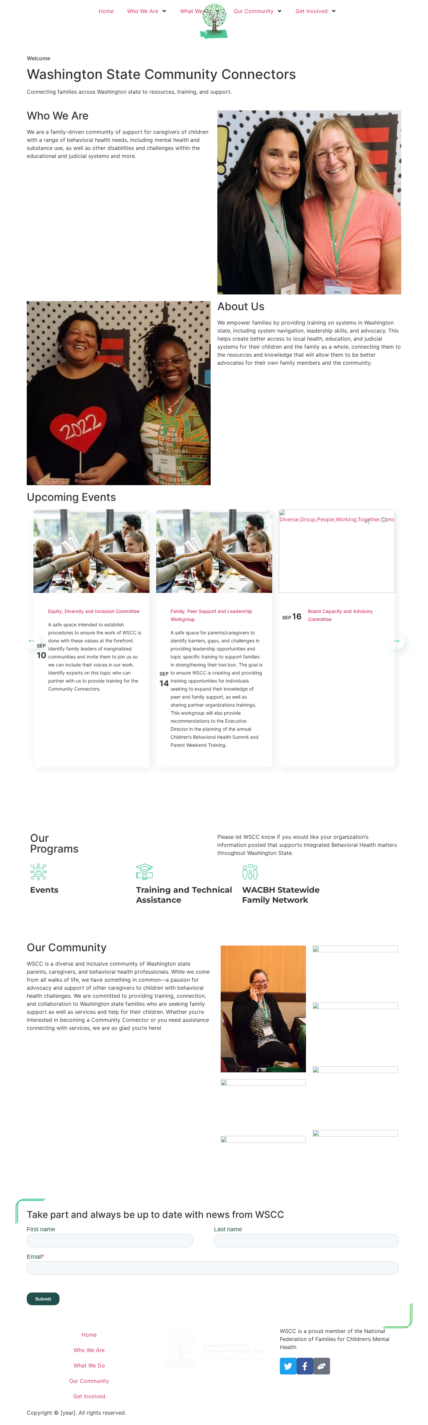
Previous (31, 641)
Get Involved (312, 11)
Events (44, 890)
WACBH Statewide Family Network (281, 895)
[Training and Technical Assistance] (144, 872)
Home (106, 11)
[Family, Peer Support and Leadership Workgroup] (214, 513)
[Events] (38, 872)
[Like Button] (138, 520)
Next (396, 641)
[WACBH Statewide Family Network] (250, 872)
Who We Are (142, 11)
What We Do (89, 1365)
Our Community (254, 11)
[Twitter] (288, 1366)
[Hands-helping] (321, 1366)
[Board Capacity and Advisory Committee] (337, 513)
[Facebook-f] (305, 1366)
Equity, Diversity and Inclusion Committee (93, 611)
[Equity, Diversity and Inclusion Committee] (91, 513)
